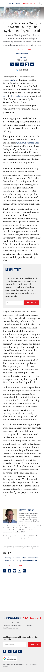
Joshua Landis (18, 95)
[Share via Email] (32, 64)
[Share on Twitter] (12, 64)
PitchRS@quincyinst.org (10, 628)
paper (36, 142)
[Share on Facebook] (17, 64)
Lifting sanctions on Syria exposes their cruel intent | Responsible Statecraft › (22, 559)
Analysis (15, 49)
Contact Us (28, 625)
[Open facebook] (4, 651)
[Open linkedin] (20, 651)
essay (5, 95)
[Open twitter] (10, 651)
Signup (33, 645)
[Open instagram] (15, 651)
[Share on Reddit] (22, 64)
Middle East (27, 49)
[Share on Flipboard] (27, 64)
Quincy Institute (24, 142)
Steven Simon (22, 57)
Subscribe (30, 303)
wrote (12, 79)
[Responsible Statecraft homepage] (22, 617)
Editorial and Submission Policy (12, 625)
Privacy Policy (16, 623)
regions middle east (21, 53)
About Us (6, 623)
